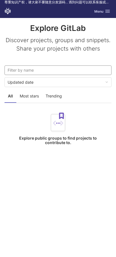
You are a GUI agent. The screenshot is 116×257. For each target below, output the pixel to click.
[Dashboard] (7, 11)
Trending (54, 96)
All (10, 96)
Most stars (29, 96)
